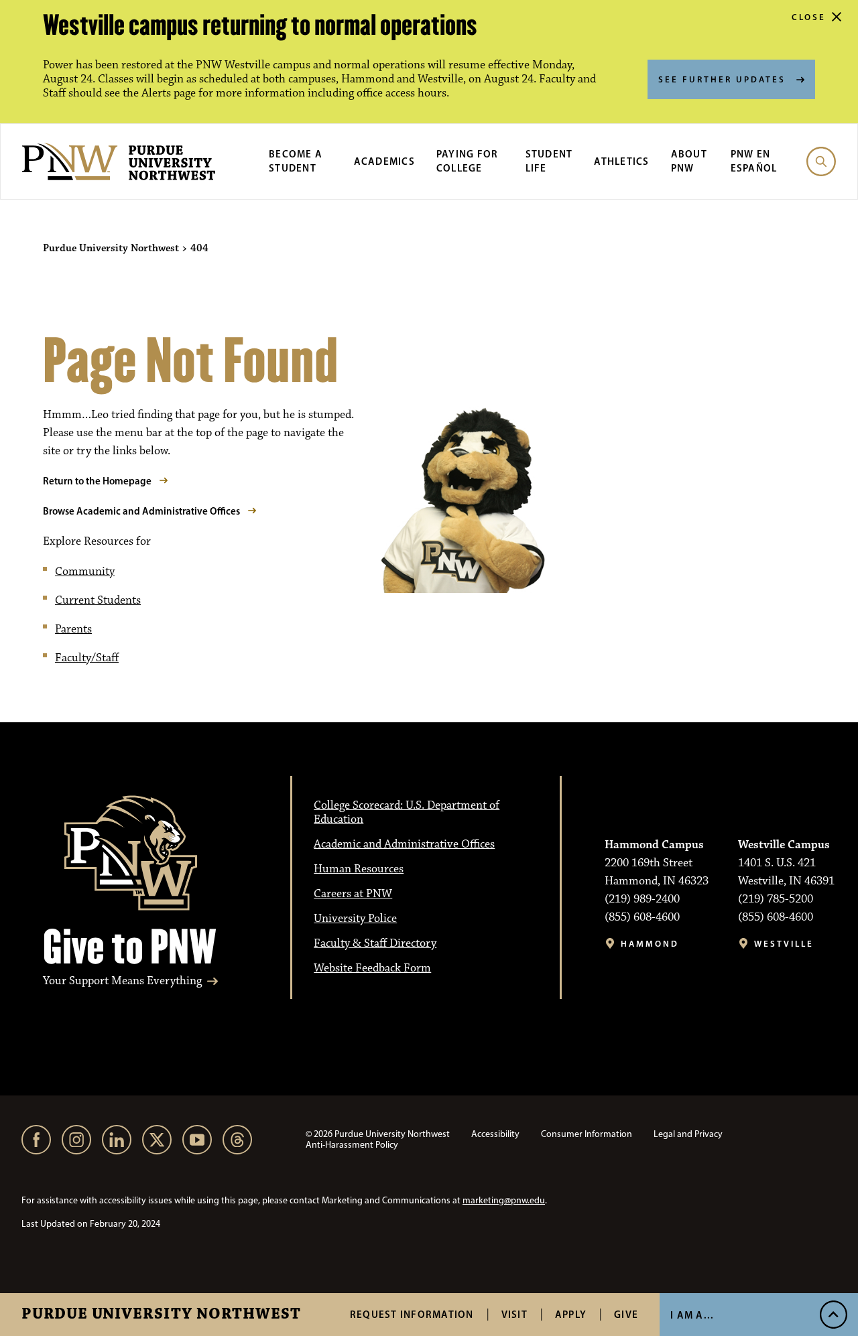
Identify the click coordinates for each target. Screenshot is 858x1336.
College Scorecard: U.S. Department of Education (406, 812)
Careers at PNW (353, 893)
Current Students (98, 600)
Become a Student (295, 160)
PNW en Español (754, 160)
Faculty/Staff (87, 658)
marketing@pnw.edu (504, 1200)
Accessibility (495, 1134)
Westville (784, 944)
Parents (73, 629)
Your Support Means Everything (122, 981)
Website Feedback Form (372, 968)
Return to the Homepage (97, 480)
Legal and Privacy (688, 1134)
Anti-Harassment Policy (352, 1144)
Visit (514, 1314)
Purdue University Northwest (161, 1314)
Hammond (650, 944)
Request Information (412, 1314)
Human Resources (359, 869)
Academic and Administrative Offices (404, 844)
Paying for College (467, 160)
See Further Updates (722, 79)
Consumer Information (586, 1134)
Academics (384, 161)
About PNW (689, 160)
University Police (355, 918)
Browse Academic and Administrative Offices (141, 511)
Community (85, 571)
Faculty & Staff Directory (375, 943)
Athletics (621, 161)
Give (626, 1314)
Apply (571, 1314)
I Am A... (692, 1315)
